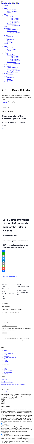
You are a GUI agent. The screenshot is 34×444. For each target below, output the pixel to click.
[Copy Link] (17, 256)
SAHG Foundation (8, 353)
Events (5, 354)
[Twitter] (17, 258)
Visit (5, 358)
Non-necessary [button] (4, 432)
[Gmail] (17, 268)
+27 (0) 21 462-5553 (6, 379)
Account (6, 373)
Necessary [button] (3, 422)
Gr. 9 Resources (8, 370)
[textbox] (17, 244)
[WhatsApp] (17, 253)
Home (5, 350)
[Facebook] (17, 251)
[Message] (17, 266)
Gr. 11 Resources (8, 372)
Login (5, 368)
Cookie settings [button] (6, 397)
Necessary (5, 424)
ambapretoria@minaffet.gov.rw (13, 247)
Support (6, 5)
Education (6, 356)
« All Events (5, 108)
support (5, 102)
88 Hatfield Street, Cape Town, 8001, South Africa (13, 384)
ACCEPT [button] (14, 397)
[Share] (17, 271)
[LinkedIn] (17, 261)
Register (6, 369)
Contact (6, 361)
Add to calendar (10, 276)
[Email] (17, 263)
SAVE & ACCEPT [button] (5, 442)
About (5, 351)
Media (5, 360)
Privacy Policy (4, 391)
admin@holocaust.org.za (7, 382)
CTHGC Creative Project (10, 357)
